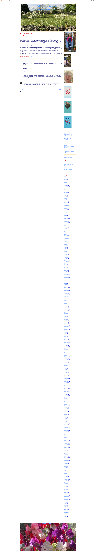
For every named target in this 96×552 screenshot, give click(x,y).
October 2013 (66, 394)
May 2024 (65, 214)
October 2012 (66, 411)
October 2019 (66, 293)
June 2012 (65, 417)
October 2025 (66, 189)
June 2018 (65, 316)
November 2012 (66, 410)
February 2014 (66, 388)
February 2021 (66, 270)
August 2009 (66, 466)
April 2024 (65, 215)
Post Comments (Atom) (28, 91)
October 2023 (66, 224)
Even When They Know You (68, 135)
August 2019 (66, 296)
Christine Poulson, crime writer (68, 164)
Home (41, 89)
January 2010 (66, 459)
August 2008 (66, 483)
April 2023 (65, 232)
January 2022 (66, 254)
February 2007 (66, 509)
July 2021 (65, 263)
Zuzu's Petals (66, 139)
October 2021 (66, 258)
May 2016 (65, 352)
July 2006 (65, 515)
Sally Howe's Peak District (68, 157)
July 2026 (65, 176)
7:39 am (24, 85)
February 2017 (66, 339)
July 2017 (65, 332)
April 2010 (65, 454)
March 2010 (65, 456)
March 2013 (65, 404)
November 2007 (66, 496)
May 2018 (65, 317)
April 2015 (65, 371)
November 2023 (66, 222)
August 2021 (66, 261)
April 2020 (65, 284)
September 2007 (66, 499)
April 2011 (65, 437)
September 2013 (66, 395)
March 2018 (65, 320)
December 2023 (66, 221)
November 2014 (66, 378)
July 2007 (65, 502)
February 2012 (66, 423)
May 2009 (65, 470)
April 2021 (65, 267)
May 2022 (65, 248)
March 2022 (65, 251)
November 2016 (66, 343)
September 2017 (66, 329)
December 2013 (66, 391)
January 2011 (66, 441)
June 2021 (65, 264)
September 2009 (66, 464)
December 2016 (66, 342)
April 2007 (65, 506)
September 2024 (66, 208)
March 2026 (65, 182)
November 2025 (66, 188)
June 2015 (65, 368)
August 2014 (66, 382)
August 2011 (66, 431)
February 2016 (66, 356)
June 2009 (65, 469)
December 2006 (66, 512)
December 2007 (66, 495)
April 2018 (65, 319)
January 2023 (66, 237)
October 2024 (66, 206)
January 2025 (66, 202)
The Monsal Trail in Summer (68, 152)
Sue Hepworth (48, 6)
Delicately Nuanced (67, 165)
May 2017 (65, 335)
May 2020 (65, 283)
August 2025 (66, 192)
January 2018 (66, 323)
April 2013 (65, 402)
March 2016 (65, 355)
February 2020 (66, 287)
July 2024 (65, 211)
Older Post (60, 89)
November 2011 (66, 427)
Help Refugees (66, 168)
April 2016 (65, 353)
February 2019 (66, 304)
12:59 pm (24, 71)
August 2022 (66, 244)
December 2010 (66, 443)
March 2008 (65, 490)
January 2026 (66, 185)
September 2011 (66, 430)
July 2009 (65, 467)
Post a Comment (23, 88)
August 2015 (66, 365)
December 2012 (66, 408)
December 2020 (66, 273)
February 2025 (66, 201)
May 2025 (65, 196)
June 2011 (65, 434)
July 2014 (65, 384)
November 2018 (66, 309)
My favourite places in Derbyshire (69, 151)
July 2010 (65, 450)
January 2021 (66, 271)
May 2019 (65, 300)
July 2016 (65, 349)
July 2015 (65, 366)
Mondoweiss (66, 170)
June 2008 (65, 486)
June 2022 (65, 247)
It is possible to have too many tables (70, 150)
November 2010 (66, 444)
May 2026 (65, 179)
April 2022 (65, 250)
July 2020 (65, 280)
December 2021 (66, 255)
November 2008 (66, 479)
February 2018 (66, 322)
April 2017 (65, 336)
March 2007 (65, 508)
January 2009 (66, 476)
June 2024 (65, 212)
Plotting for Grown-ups (67, 138)
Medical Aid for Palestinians (68, 169)
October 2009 (66, 463)
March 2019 (65, 303)
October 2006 (66, 513)
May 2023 (65, 231)
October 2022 (66, 241)
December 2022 (66, 238)
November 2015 (66, 361)
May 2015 (65, 369)
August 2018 (66, 313)
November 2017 (66, 326)
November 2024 (66, 205)
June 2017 (65, 333)
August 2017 (66, 330)
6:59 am (24, 79)
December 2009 (66, 460)
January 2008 (66, 493)
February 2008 (66, 492)
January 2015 (66, 375)
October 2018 (66, 310)
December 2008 (66, 477)
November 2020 (66, 274)
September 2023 (66, 225)
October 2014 (66, 379)
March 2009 (65, 473)
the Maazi (25, 39)
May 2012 (65, 418)
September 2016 (66, 346)
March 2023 (65, 234)
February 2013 (66, 405)
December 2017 (66, 325)
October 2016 (66, 345)
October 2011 (66, 428)
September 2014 (66, 381)
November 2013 (66, 392)
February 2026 (66, 183)
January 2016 (66, 358)
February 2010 (66, 457)
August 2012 (66, 414)
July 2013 (65, 398)
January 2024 (66, 219)
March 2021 (65, 268)
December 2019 (66, 290)
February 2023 (66, 235)
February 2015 (66, 374)
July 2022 (65, 245)
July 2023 (65, 228)
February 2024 (66, 218)
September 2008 (66, 482)
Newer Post (22, 89)
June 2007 (65, 503)
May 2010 (65, 453)
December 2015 (66, 359)
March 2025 (65, 199)
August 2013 (66, 397)
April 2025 (65, 198)
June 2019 (65, 299)
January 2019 (66, 306)
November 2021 (66, 257)
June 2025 (65, 195)
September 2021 (66, 260)
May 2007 (65, 505)
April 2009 (65, 472)
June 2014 (65, 385)
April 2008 (65, 489)
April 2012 (65, 420)
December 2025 (66, 186)
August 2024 (66, 209)
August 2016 (66, 348)
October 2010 (66, 446)
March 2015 (65, 372)
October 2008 (66, 480)
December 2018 (66, 307)
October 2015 (66, 362)
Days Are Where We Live (68, 134)
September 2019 (66, 294)
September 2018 (66, 312)
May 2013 (65, 401)
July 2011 (65, 433)
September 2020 (66, 277)
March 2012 (65, 421)
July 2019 (65, 297)
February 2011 (66, 440)
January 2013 (66, 407)
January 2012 (66, 424)
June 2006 (65, 516)
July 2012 (65, 415)
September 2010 (66, 447)
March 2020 (65, 286)
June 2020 (65, 281)
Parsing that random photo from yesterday (30, 35)
